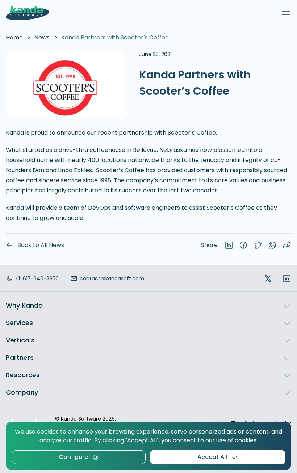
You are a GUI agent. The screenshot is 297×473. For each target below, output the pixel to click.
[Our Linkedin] (287, 278)
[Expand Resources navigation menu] (287, 375)
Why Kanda (24, 305)
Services (19, 322)
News (42, 37)
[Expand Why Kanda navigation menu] (287, 306)
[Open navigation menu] (285, 13)
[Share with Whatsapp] (272, 245)
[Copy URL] (287, 245)
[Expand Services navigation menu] (287, 323)
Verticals (20, 340)
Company (22, 392)
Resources (23, 374)
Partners (20, 357)
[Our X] (268, 278)
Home (14, 37)
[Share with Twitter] (258, 245)
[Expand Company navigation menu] (287, 392)
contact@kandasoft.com (112, 278)
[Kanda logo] (27, 13)
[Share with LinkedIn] (229, 245)
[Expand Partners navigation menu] (287, 358)
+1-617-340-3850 (37, 278)
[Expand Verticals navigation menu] (287, 340)
